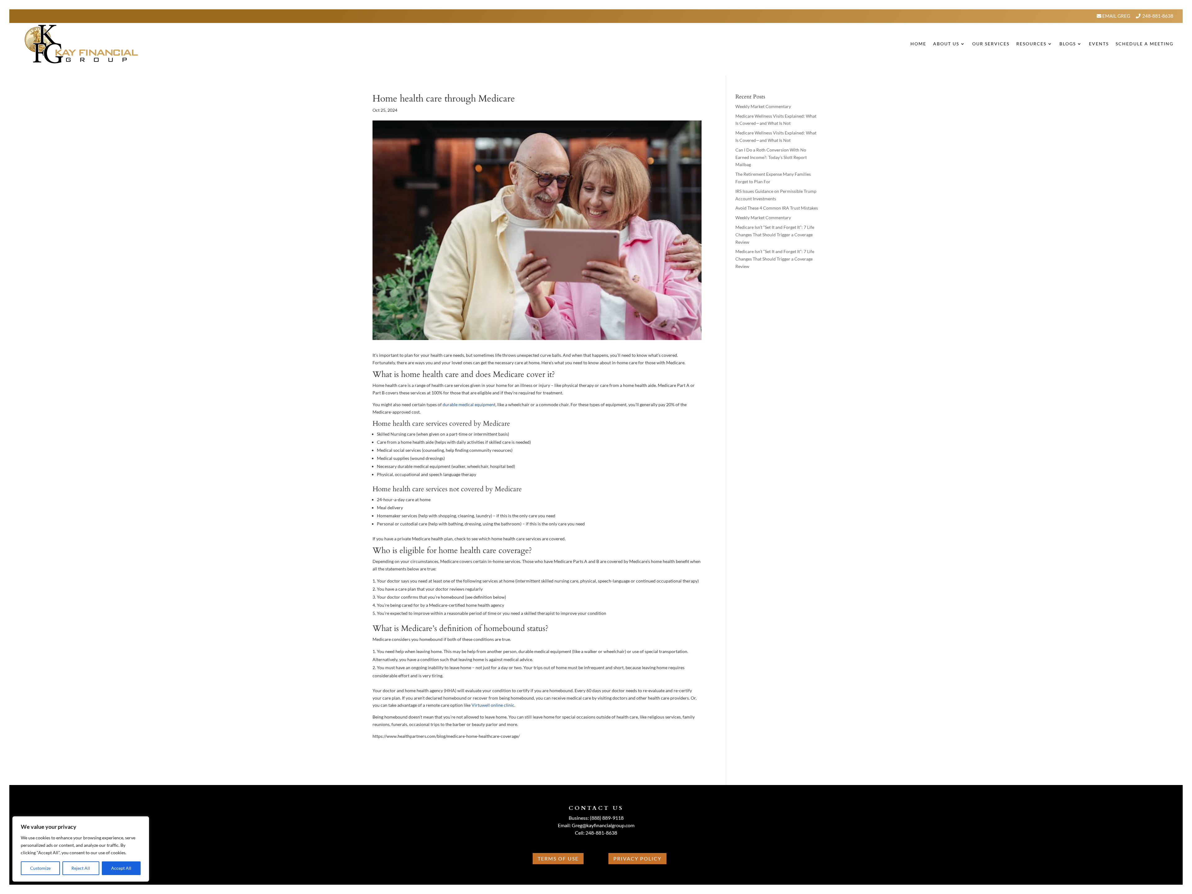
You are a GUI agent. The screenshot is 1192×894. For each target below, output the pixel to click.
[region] (80, 849)
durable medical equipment (469, 404)
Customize (40, 868)
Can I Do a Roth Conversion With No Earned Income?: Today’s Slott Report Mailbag (771, 157)
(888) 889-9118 (607, 818)
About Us (946, 43)
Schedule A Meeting (1144, 43)
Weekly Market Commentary (763, 106)
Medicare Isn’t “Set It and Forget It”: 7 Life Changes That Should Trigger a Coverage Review (774, 235)
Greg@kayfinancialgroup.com (603, 825)
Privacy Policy (637, 858)
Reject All (80, 868)
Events (1099, 43)
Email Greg (1115, 16)
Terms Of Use (558, 858)
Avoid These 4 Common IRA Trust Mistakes (776, 208)
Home (918, 43)
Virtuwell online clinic (493, 705)
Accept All (121, 868)
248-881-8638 (1157, 16)
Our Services (990, 43)
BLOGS (1067, 43)
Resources (1031, 43)
